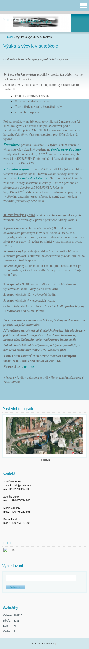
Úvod (9, 37)
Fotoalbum (44, 459)
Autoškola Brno (19, 19)
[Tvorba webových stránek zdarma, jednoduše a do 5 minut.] (55, 644)
